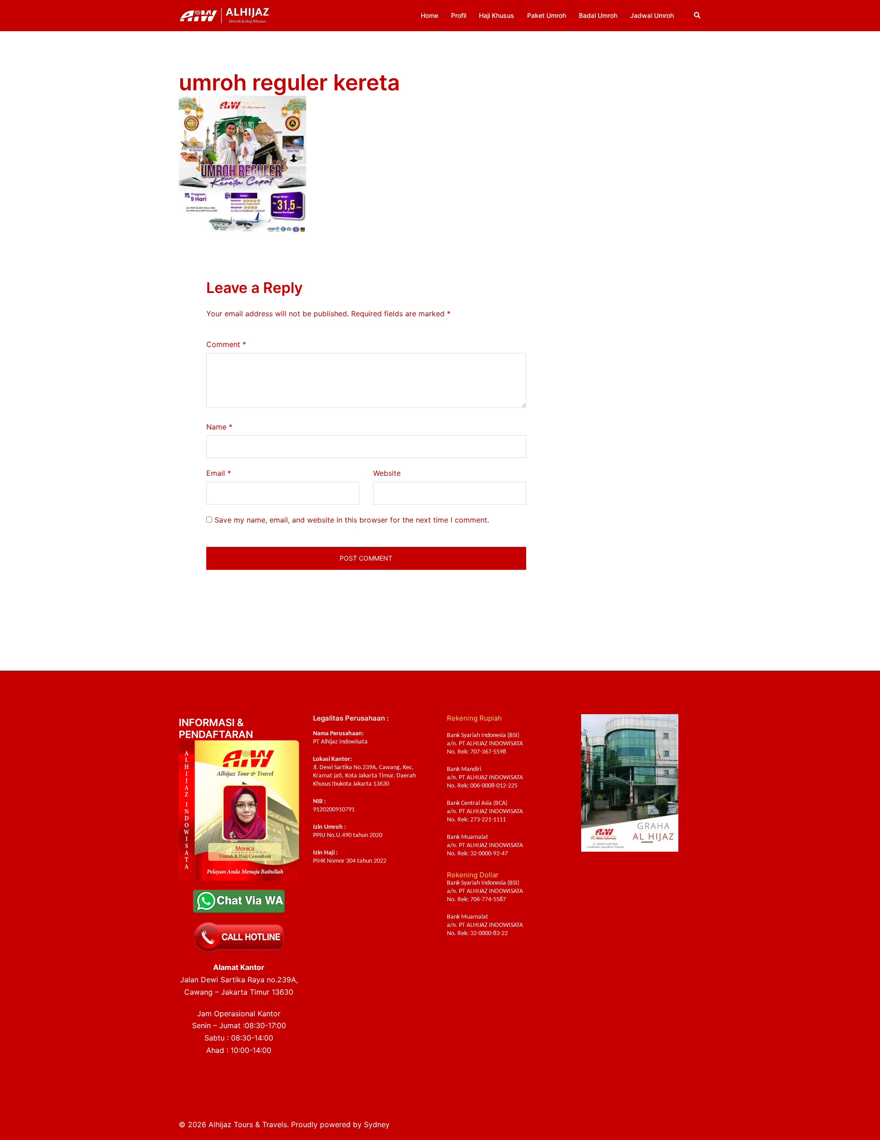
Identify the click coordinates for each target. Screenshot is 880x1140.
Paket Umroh (546, 15)
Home (429, 15)
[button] (697, 15)
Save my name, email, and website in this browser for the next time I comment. (351, 519)
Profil (458, 15)
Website (387, 473)
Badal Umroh (598, 15)
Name (219, 426)
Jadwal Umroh (652, 15)
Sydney (377, 1124)
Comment (226, 344)
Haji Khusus (496, 15)
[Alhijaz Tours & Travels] (224, 14)
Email (218, 473)
